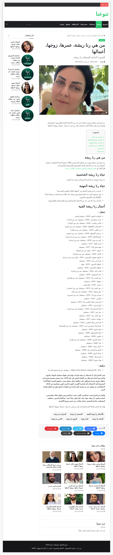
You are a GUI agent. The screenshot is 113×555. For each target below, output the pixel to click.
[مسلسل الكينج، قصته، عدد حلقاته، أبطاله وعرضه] (27, 102)
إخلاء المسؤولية (41, 548)
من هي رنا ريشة (98, 137)
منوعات (62, 24)
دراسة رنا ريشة (59, 414)
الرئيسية (105, 24)
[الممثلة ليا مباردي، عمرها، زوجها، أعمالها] (95, 478)
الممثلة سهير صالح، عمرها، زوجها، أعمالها (15, 85)
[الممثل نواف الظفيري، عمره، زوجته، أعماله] (73, 499)
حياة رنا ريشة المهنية (96, 143)
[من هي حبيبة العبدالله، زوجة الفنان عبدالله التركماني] (51, 457)
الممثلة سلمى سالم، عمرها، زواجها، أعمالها (15, 44)
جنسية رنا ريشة (76, 414)
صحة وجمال (83, 24)
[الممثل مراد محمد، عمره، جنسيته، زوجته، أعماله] (95, 499)
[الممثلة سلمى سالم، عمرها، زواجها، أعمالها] (95, 456)
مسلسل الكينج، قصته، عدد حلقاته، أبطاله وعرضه (14, 99)
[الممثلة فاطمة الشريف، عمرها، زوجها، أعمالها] (51, 499)
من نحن (79, 548)
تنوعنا (101, 62)
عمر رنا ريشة (56, 419)
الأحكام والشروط (58, 548)
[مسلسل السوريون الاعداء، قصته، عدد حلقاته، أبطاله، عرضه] (27, 60)
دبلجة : (100, 151)
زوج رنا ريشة (71, 419)
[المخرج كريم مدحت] (51, 478)
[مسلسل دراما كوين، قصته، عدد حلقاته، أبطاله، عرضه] (27, 115)
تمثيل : (100, 148)
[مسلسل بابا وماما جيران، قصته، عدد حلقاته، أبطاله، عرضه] (27, 74)
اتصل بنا (49, 548)
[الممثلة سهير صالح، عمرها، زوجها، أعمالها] (73, 456)
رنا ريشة (84, 419)
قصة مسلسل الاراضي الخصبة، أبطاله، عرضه (80, 168)
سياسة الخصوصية (70, 548)
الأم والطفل (75, 24)
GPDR (34, 548)
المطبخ (68, 24)
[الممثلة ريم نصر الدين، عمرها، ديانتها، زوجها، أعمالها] (73, 478)
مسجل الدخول (91, 530)
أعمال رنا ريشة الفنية (96, 145)
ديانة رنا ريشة (97, 419)
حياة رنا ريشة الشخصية (96, 140)
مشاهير (99, 24)
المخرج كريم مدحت (54, 486)
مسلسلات (92, 24)
